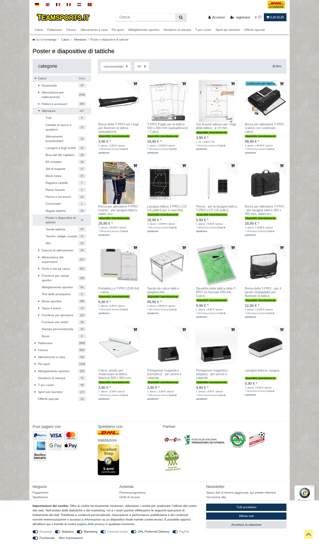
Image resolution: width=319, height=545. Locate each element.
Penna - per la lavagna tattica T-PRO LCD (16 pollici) (216, 208)
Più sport (118, 29)
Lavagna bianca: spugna (262, 370)
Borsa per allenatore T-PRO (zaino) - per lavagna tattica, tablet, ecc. (118, 210)
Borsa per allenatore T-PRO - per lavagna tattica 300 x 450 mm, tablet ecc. (264, 210)
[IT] (68, 4)
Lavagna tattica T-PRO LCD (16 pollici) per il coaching (167, 208)
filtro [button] (279, 66)
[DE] (37, 4)
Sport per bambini (227, 29)
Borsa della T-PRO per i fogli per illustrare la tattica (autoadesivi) (118, 128)
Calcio (39, 29)
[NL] (79, 4)
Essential (45, 531)
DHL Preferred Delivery (153, 531)
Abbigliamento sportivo (144, 29)
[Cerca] (180, 17)
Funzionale (47, 538)
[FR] (58, 4)
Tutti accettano (246, 507)
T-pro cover (203, 29)
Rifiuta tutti (246, 516)
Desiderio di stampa (177, 29)
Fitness (71, 29)
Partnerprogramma (132, 492)
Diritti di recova (129, 497)
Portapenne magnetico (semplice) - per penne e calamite (164, 374)
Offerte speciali (254, 29)
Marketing (90, 531)
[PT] (89, 4)
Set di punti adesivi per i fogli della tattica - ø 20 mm (216, 126)
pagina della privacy (91, 524)
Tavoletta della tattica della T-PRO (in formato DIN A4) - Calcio (216, 292)
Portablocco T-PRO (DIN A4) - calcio (118, 290)
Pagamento (40, 492)
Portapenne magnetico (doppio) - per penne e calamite (212, 374)
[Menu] (312, 488)
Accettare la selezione (246, 524)
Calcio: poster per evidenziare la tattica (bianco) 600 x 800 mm (114, 374)
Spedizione (40, 497)
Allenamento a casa (94, 29)
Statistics (68, 531)
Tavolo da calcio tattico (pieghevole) (163, 290)
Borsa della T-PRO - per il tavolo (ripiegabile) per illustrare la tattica (263, 292)
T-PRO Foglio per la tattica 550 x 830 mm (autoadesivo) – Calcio (167, 128)
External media (117, 531)
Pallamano (54, 29)
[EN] (47, 4)
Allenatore (79, 39)
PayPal (184, 531)
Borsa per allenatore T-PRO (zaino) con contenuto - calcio (264, 128)
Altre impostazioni (71, 538)
